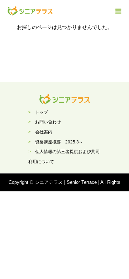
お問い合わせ (48, 122)
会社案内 (43, 132)
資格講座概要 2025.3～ (59, 142)
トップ (41, 112)
